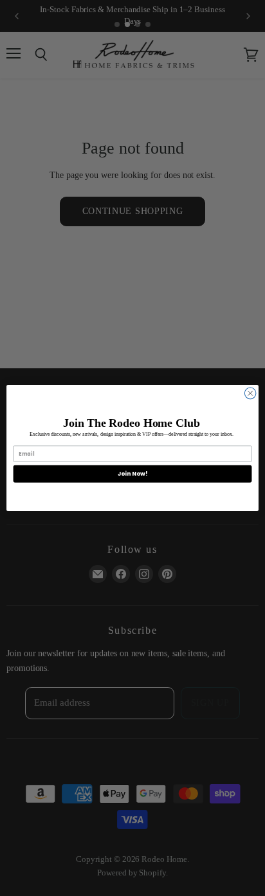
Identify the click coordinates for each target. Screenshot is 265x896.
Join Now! (132, 473)
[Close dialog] (250, 393)
